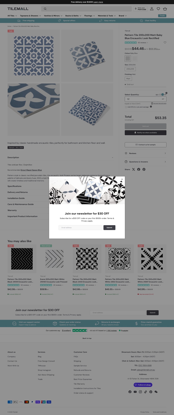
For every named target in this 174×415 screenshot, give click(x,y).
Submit (109, 228)
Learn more (98, 2)
